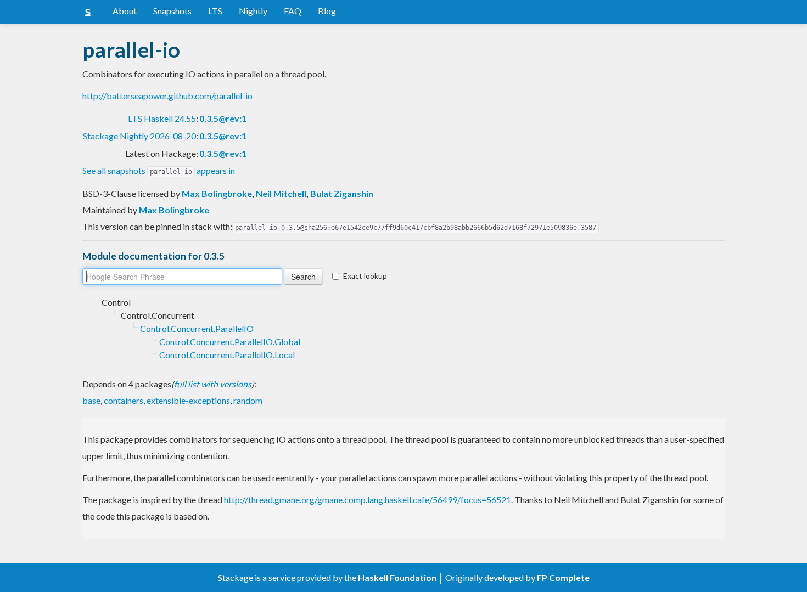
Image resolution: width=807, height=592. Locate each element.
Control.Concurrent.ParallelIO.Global (229, 341)
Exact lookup (365, 275)
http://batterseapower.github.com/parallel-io (167, 96)
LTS (215, 10)
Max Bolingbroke (217, 193)
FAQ (292, 10)
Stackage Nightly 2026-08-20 (139, 136)
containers (123, 400)
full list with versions (212, 384)
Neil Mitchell (281, 193)
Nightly (253, 10)
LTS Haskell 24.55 (162, 118)
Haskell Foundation (397, 577)
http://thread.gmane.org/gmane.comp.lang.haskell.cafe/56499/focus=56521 (367, 499)
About (125, 10)
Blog (327, 10)
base (91, 400)
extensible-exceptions (188, 400)
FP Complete (563, 577)
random (247, 400)
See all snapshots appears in (158, 170)
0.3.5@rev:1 (222, 118)
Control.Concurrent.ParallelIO (197, 328)
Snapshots (172, 10)
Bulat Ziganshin (341, 193)
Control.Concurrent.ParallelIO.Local (227, 354)
